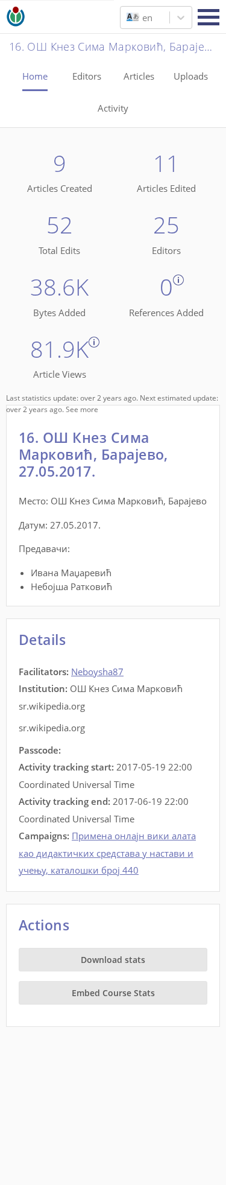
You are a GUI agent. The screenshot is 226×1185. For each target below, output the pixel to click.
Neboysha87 (97, 672)
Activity (113, 108)
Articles (139, 76)
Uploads (191, 76)
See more (82, 409)
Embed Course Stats (113, 993)
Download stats (113, 959)
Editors (86, 76)
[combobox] (128, 17)
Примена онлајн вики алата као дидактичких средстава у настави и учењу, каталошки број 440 (107, 853)
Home (35, 76)
